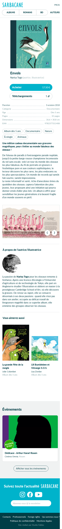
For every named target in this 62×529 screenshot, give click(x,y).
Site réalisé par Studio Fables (31, 525)
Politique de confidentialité (22, 520)
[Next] (54, 233)
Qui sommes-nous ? (51, 516)
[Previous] (47, 233)
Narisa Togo (16, 77)
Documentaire (33, 131)
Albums (11, 12)
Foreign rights (34, 516)
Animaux (21, 136)
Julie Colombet (9, 371)
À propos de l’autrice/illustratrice (22, 250)
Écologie (8, 136)
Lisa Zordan (36, 371)
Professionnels (19, 516)
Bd (44, 12)
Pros (57, 4)
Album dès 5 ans (12, 131)
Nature (48, 131)
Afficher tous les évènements (31, 468)
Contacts (7, 516)
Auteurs (55, 12)
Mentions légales (44, 520)
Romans (27, 12)
